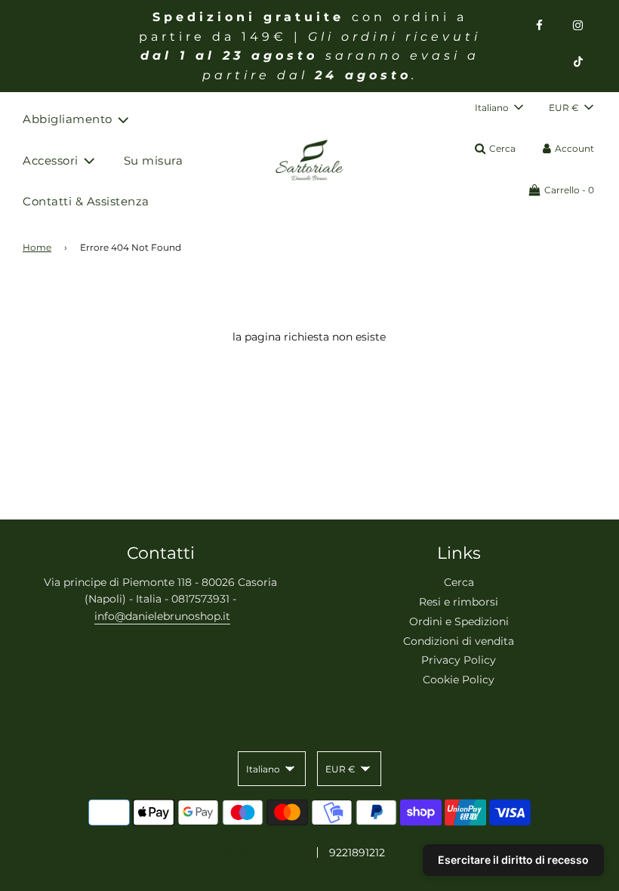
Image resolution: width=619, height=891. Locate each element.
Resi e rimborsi (458, 602)
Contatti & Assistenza (86, 201)
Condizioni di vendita (458, 641)
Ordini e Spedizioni (459, 621)
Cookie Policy (458, 679)
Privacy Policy (458, 660)
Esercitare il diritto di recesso (513, 859)
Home (37, 247)
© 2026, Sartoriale (263, 853)
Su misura (153, 160)
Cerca (459, 582)
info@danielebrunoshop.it (162, 616)
